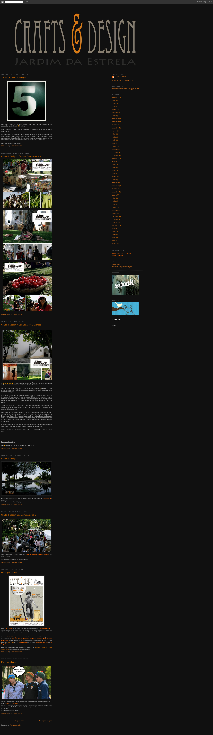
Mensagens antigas (45, 721)
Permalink (5, 146)
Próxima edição (8, 662)
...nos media (116, 264)
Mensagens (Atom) (16, 725)
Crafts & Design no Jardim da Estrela (18, 515)
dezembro (115, 119)
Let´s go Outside (9, 572)
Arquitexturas (120, 76)
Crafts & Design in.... (11, 458)
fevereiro (115, 113)
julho (113, 134)
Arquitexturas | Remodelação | (122, 267)
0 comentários (16, 146)
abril (113, 106)
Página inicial (20, 721)
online (114, 325)
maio (113, 103)
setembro (115, 97)
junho (114, 100)
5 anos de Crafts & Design (13, 77)
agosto (114, 131)
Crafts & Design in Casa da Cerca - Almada (21, 156)
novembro (115, 122)
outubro (114, 125)
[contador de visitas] (116, 320)
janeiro (114, 116)
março (114, 110)
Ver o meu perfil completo (122, 80)
